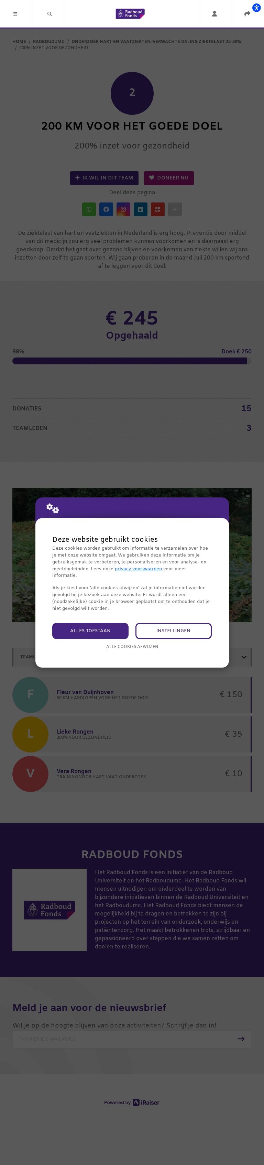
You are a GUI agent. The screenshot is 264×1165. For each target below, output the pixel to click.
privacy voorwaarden (138, 569)
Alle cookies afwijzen (132, 647)
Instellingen (173, 631)
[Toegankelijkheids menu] (256, 7)
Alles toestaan (90, 631)
